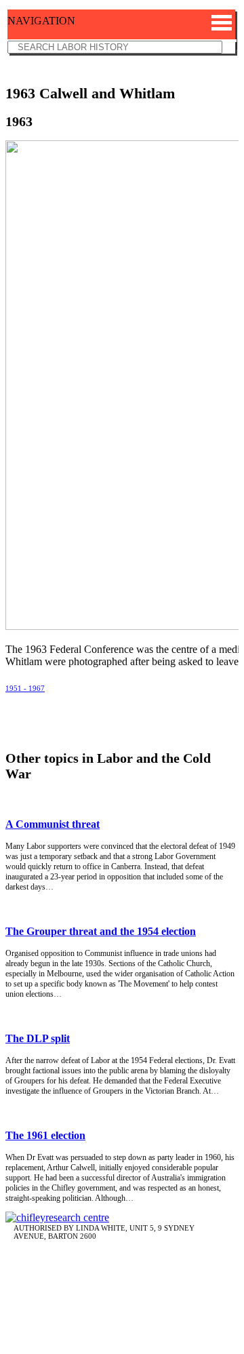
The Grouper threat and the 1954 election (100, 931)
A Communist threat (52, 824)
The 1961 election (45, 1135)
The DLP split (37, 1038)
